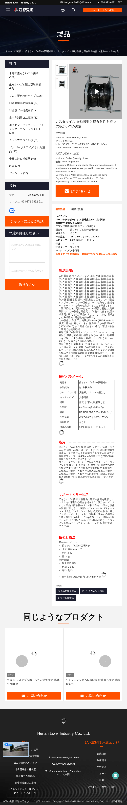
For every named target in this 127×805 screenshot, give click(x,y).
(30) (27, 149)
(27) (14, 166)
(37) (23, 103)
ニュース (101, 773)
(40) (22, 158)
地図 (101, 780)
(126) (25, 95)
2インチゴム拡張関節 (93, 591)
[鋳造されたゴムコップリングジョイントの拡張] (93, 653)
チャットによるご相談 (102, 10)
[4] (34, 653)
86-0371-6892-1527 (111, 2)
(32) (23, 117)
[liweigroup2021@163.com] (115, 776)
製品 (18, 51)
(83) (25, 86)
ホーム (8, 51)
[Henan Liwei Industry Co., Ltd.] (23, 10)
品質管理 (101, 767)
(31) (22, 110)
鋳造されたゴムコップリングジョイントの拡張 (92, 682)
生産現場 (101, 760)
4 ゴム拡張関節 (66, 598)
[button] (22, 661)
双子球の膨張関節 (67, 591)
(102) (23, 75)
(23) (26, 129)
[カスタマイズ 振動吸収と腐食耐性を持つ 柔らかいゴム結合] (96, 91)
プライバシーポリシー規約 (101, 786)
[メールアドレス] (12, 210)
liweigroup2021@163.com (77, 2)
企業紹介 (101, 753)
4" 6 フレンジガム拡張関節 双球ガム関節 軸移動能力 (34, 682)
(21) (23, 140)
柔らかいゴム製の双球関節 (39, 51)
